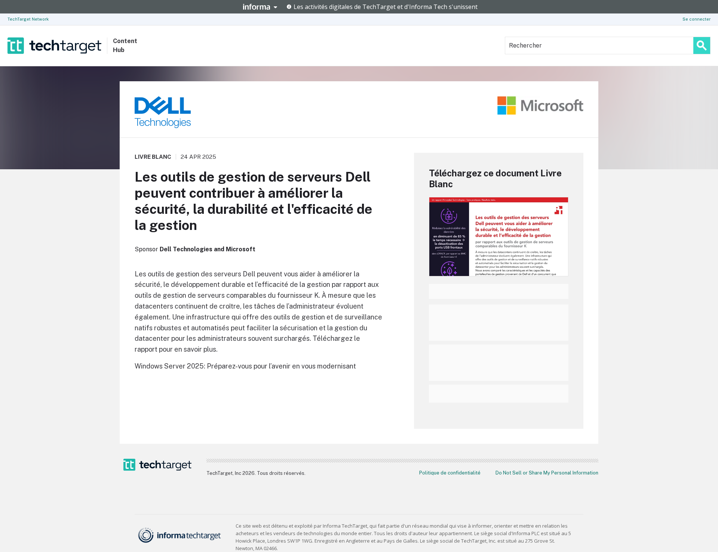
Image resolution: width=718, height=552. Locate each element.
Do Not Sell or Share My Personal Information (546, 473)
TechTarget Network (28, 19)
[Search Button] (701, 45)
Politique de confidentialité (450, 473)
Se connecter (696, 19)
